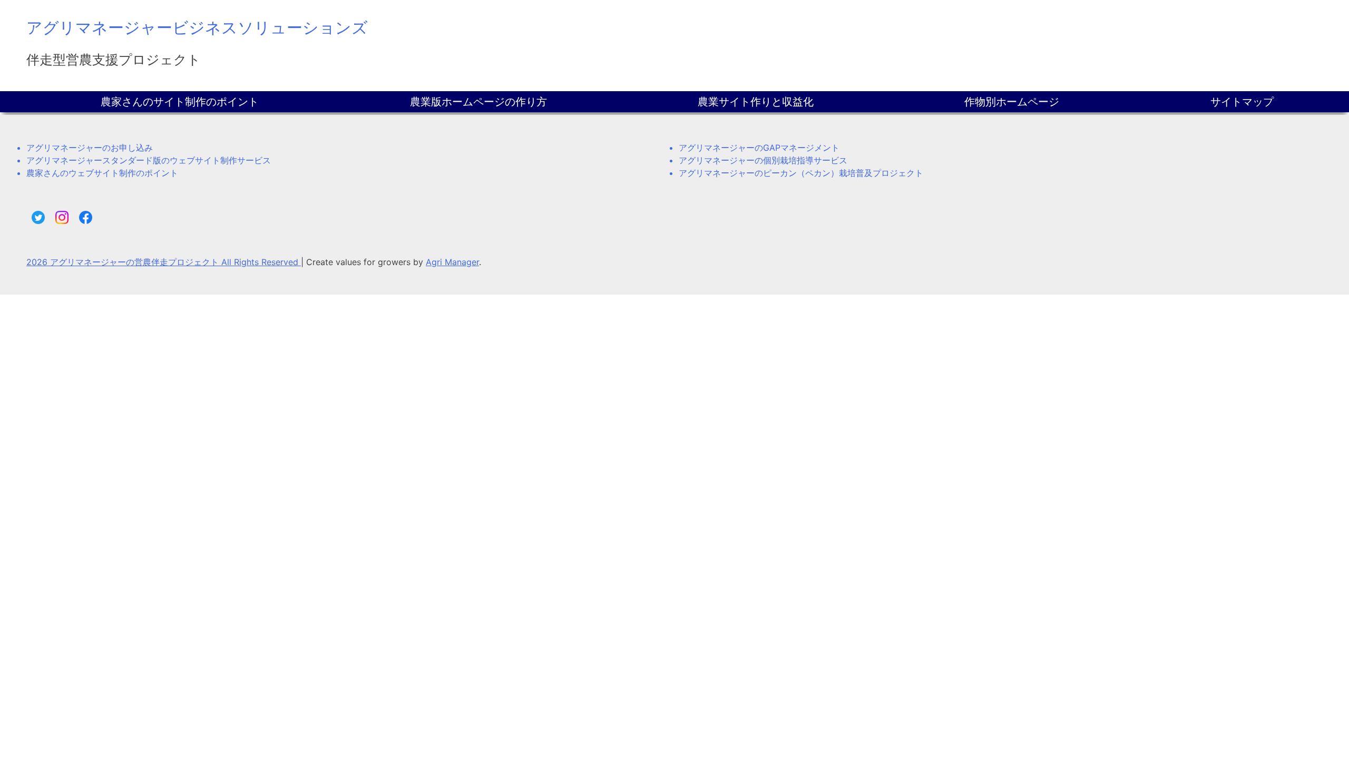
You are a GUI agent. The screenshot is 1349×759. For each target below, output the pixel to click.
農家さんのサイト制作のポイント (180, 101)
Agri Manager (452, 262)
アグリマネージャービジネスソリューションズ (197, 27)
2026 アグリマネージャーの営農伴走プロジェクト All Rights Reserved (163, 262)
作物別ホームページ (1011, 101)
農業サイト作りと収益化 (756, 101)
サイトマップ (1242, 101)
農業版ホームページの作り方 (478, 101)
